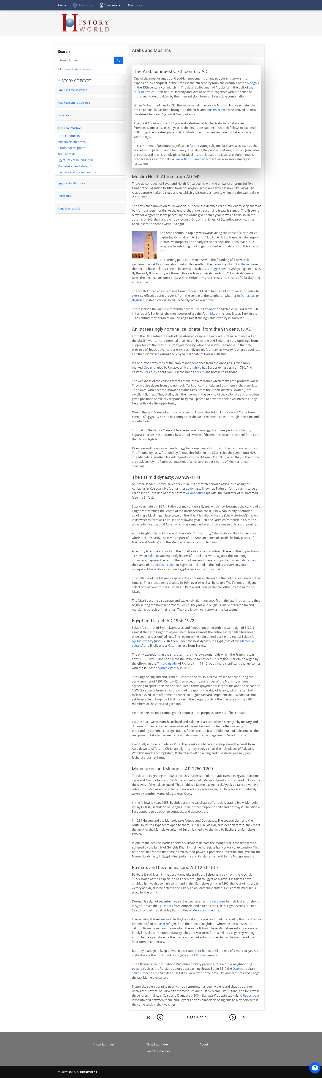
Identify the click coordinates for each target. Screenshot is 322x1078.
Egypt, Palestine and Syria (76, 160)
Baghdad (138, 300)
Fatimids (208, 313)
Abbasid (159, 924)
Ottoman (174, 645)
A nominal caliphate (71, 148)
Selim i (136, 973)
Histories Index (103, 1044)
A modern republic (69, 208)
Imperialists (65, 115)
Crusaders (165, 906)
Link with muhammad (190, 159)
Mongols (253, 83)
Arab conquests (69, 136)
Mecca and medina (205, 910)
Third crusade (167, 663)
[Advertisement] (196, 23)
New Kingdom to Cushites (74, 102)
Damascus (248, 296)
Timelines (110, 5)
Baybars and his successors (77, 172)
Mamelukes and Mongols (75, 166)
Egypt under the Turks (71, 183)
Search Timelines (158, 1051)
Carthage (242, 264)
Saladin (153, 556)
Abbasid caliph (165, 565)
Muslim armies (144, 92)
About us (133, 5)
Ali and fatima (195, 493)
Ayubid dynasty (142, 641)
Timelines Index (157, 1044)
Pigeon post (250, 995)
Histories (83, 5)
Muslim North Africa (72, 142)
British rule (64, 196)
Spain (146, 282)
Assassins (218, 901)
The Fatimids (66, 154)
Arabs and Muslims (69, 128)
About (204, 1044)
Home (62, 5)
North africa (192, 367)
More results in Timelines (74, 69)
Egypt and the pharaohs (72, 90)
